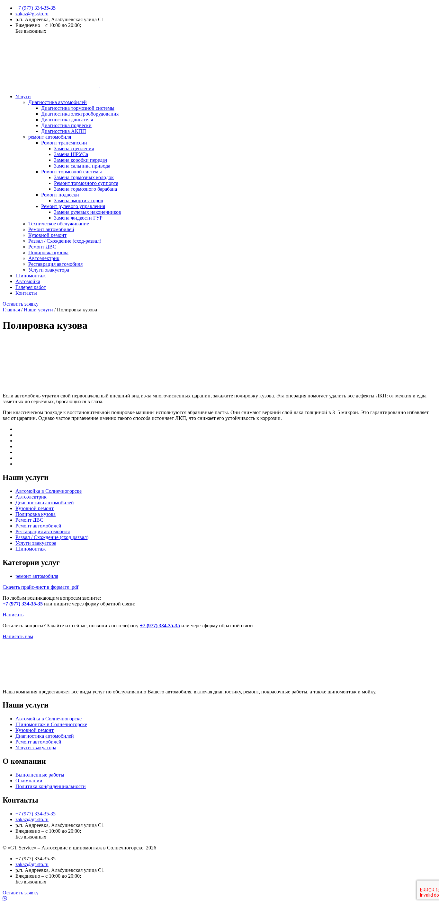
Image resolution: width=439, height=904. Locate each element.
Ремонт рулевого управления (73, 206)
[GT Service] (100, 85)
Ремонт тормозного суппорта (86, 183)
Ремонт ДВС (42, 246)
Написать (13, 614)
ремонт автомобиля (49, 137)
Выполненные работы (39, 775)
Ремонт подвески (60, 194)
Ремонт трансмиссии (64, 142)
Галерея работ (30, 287)
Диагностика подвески (66, 125)
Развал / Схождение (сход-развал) (64, 241)
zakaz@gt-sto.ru (32, 13)
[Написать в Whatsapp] (219, 898)
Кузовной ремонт (47, 235)
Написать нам (18, 636)
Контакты (26, 293)
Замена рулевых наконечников (87, 212)
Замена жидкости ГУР (78, 218)
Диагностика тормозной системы (77, 108)
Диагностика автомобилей (57, 102)
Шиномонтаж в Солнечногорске (51, 724)
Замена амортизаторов (78, 200)
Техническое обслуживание (58, 223)
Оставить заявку (21, 304)
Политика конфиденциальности (50, 786)
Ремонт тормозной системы (71, 171)
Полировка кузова (48, 252)
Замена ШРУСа (71, 154)
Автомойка (27, 281)
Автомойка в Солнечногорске (48, 491)
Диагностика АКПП (63, 131)
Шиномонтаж (30, 275)
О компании (28, 780)
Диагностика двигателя (67, 119)
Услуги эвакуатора (48, 270)
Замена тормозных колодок (84, 177)
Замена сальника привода (82, 166)
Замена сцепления (74, 148)
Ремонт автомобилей (51, 229)
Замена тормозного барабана (85, 189)
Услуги (23, 96)
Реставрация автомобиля (55, 264)
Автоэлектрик (43, 258)
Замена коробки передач (80, 160)
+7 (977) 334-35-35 (35, 8)
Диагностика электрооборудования (80, 114)
